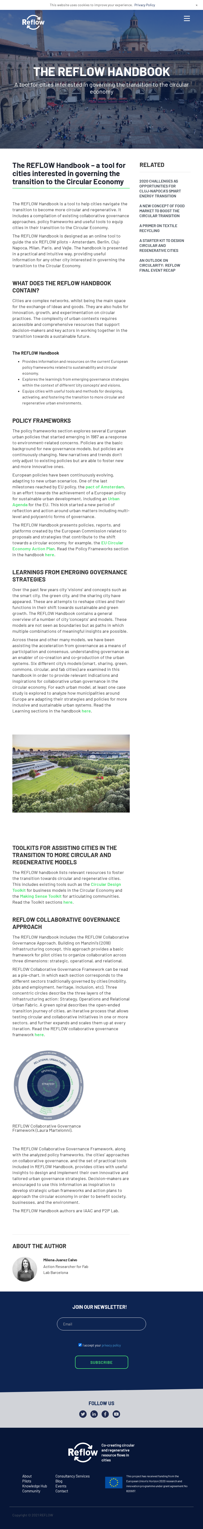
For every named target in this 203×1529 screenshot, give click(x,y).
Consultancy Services (72, 1476)
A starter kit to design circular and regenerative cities (161, 245)
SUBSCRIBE (101, 1362)
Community (31, 1491)
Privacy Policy (144, 5)
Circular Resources (39, 760)
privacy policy (111, 1345)
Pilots (26, 1481)
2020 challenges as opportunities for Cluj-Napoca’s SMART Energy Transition (160, 188)
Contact (61, 1491)
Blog (58, 1481)
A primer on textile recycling (158, 228)
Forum (24, 750)
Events (60, 1486)
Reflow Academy (36, 778)
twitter (166, 1516)
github (185, 1516)
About (27, 1476)
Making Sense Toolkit (41, 896)
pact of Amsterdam (105, 486)
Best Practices (34, 769)
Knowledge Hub (34, 1486)
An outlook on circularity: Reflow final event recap (159, 265)
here (49, 554)
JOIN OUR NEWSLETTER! (100, 1307)
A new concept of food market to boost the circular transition (162, 210)
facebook (176, 1516)
